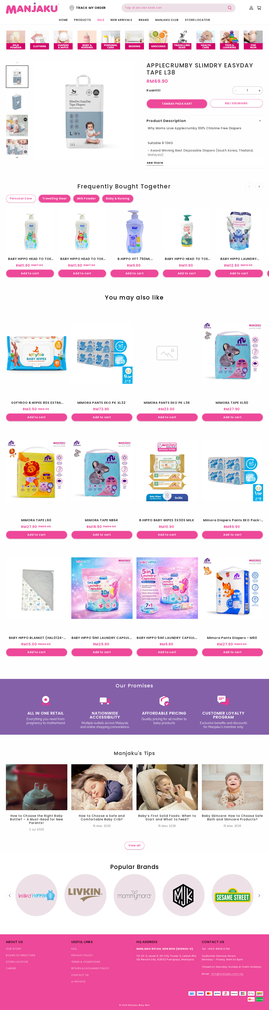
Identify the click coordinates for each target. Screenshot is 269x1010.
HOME (63, 20)
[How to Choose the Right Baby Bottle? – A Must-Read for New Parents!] (36, 787)
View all (134, 845)
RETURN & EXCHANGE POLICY (90, 968)
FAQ (74, 949)
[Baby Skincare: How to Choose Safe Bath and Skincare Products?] (232, 787)
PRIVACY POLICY (82, 955)
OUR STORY (13, 949)
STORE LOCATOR (197, 20)
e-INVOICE (78, 981)
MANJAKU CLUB (166, 20)
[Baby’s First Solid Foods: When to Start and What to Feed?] (167, 787)
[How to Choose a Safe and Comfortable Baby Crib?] (102, 787)
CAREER (11, 968)
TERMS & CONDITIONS (85, 962)
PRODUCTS (82, 20)
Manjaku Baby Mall (139, 1005)
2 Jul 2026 (36, 829)
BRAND (144, 20)
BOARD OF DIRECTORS (20, 955)
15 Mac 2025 (102, 826)
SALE (100, 20)
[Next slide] (259, 895)
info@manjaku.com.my (227, 974)
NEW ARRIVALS (121, 20)
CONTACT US (80, 975)
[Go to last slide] (10, 895)
